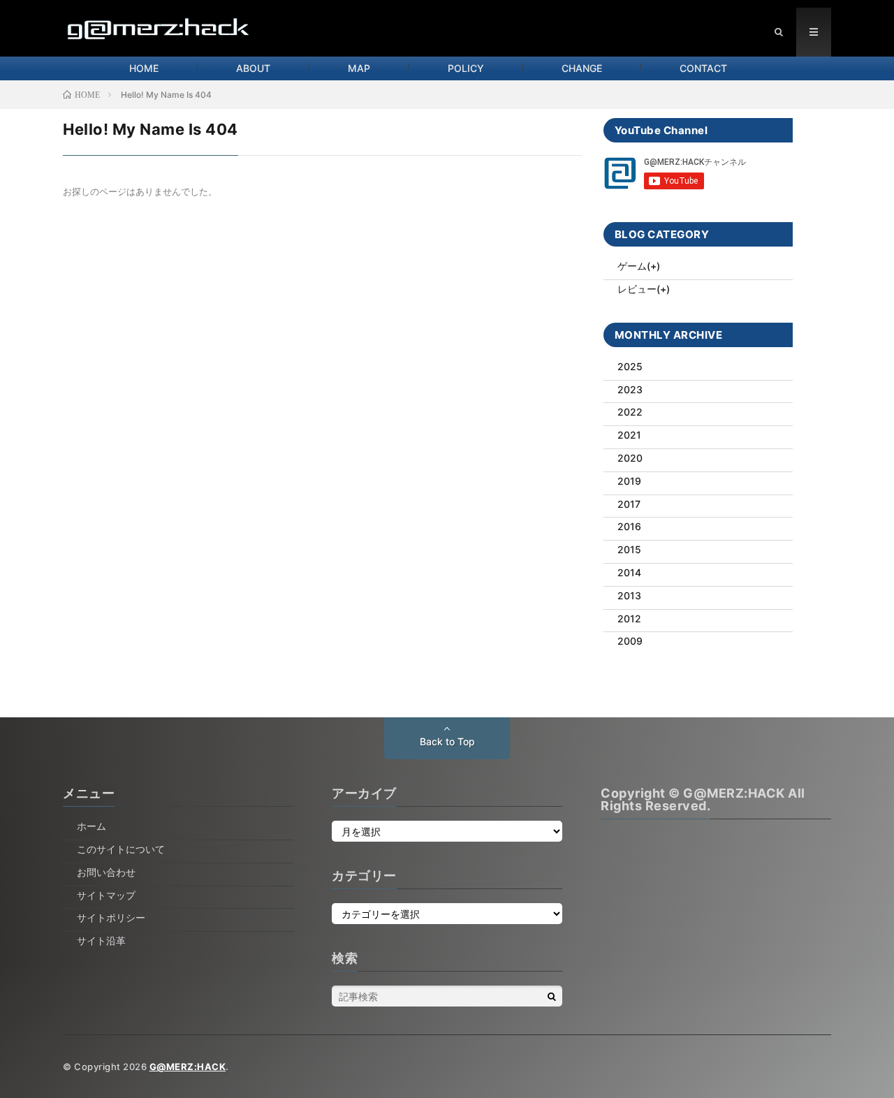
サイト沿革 (101, 940)
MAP (359, 68)
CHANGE (582, 68)
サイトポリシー (111, 917)
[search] (551, 996)
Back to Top (447, 741)
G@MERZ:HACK (187, 1066)
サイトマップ (106, 895)
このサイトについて (121, 849)
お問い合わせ (106, 872)
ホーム (91, 826)
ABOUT (253, 68)
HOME (144, 68)
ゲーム (632, 266)
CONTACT (703, 68)
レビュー (637, 289)
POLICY (466, 68)
